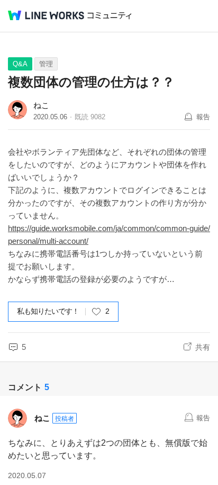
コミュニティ (109, 16)
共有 (202, 347)
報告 (203, 117)
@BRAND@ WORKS (46, 15)
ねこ (41, 105)
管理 (46, 64)
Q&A (20, 64)
